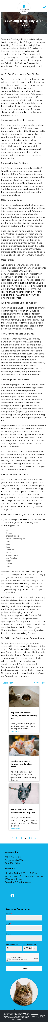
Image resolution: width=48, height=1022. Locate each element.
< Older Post (7, 682)
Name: (9, 914)
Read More (15, 731)
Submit (24, 968)
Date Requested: (12, 944)
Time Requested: (29, 944)
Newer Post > (40, 682)
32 (30, 838)
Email (8, 924)
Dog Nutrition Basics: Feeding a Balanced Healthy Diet (23, 715)
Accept (35, 1016)
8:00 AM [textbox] (28, 948)
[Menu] (4, 7)
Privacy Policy (42, 1016)
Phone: (8, 934)
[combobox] (30, 948)
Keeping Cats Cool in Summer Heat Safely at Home (21, 764)
